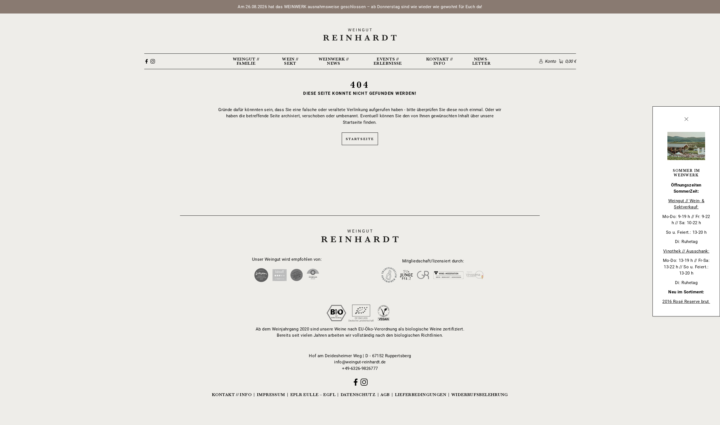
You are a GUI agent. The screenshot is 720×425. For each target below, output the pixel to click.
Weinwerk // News (334, 61)
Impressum (271, 395)
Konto (550, 61)
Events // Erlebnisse (388, 61)
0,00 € (570, 61)
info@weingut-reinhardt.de (360, 362)
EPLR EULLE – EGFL (313, 395)
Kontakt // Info (439, 61)
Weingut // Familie (246, 61)
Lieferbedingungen (420, 395)
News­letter (481, 61)
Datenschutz (358, 395)
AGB (385, 395)
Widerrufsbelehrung (479, 395)
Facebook (146, 61)
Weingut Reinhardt (360, 228)
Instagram (152, 61)
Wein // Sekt (290, 61)
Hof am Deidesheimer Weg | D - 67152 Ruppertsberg (360, 355)
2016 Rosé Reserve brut (686, 301)
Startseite (360, 139)
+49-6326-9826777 (360, 368)
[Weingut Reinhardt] (360, 34)
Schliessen (686, 119)
